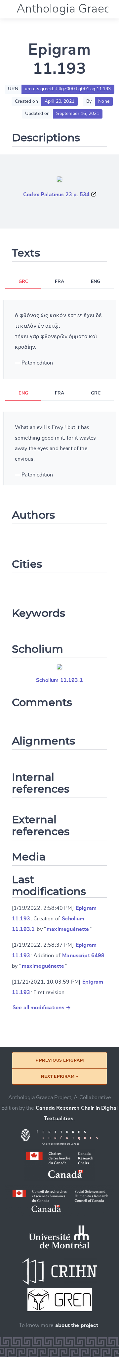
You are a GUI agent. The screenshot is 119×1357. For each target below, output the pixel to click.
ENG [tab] (95, 281)
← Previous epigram (59, 1060)
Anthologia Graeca (66, 9)
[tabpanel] (59, 339)
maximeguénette (68, 929)
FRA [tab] (59, 281)
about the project (76, 1325)
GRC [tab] (23, 281)
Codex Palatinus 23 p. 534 (56, 194)
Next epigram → (59, 1076)
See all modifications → (42, 1007)
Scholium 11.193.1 (59, 680)
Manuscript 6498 (83, 955)
